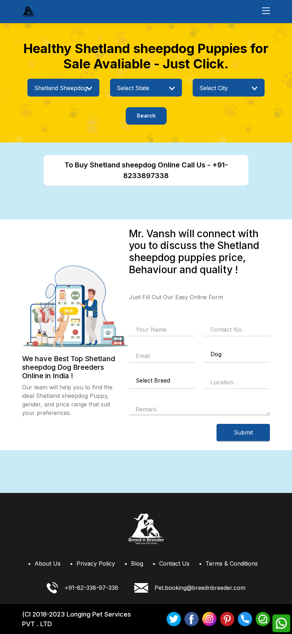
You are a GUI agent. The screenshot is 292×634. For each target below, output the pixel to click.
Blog (137, 563)
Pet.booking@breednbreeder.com (200, 587)
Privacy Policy (96, 563)
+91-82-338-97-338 (91, 587)
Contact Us (174, 563)
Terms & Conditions (231, 563)
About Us (48, 563)
